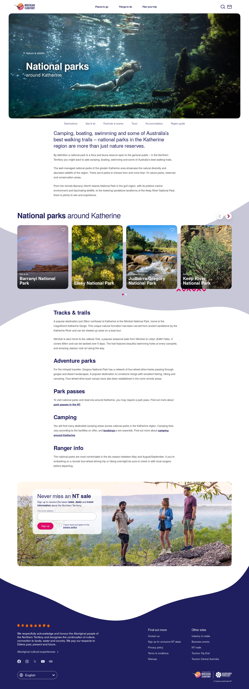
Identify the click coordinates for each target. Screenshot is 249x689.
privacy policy (70, 527)
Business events (201, 641)
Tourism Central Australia (205, 659)
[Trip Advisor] (51, 661)
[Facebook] (19, 661)
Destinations (71, 123)
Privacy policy (155, 647)
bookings (109, 430)
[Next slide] (228, 216)
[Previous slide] (220, 216)
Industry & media (201, 636)
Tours (134, 123)
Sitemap (152, 659)
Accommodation (154, 123)
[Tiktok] (59, 661)
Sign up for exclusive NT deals (164, 641)
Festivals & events (113, 123)
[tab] (123, 294)
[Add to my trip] (63, 229)
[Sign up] (229, 7)
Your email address (45, 511)
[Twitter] (35, 661)
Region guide (178, 123)
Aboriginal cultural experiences (36, 651)
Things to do (125, 6)
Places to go (101, 6)
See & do (90, 123)
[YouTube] (43, 661)
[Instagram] (27, 661)
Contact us (154, 636)
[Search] (223, 6)
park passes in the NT (67, 404)
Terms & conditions (158, 653)
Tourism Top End (201, 653)
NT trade (196, 647)
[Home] (25, 6)
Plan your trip (150, 6)
